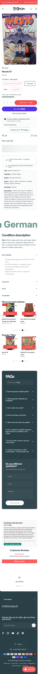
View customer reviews (12, 544)
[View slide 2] (19, 586)
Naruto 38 (5, 350)
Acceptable (16, 89)
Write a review (19, 561)
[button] (13, 328)
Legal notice (24, 665)
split (6, 135)
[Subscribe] (32, 625)
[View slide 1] (16, 586)
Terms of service (22, 663)
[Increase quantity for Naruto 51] (11, 102)
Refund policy (6, 663)
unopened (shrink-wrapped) (12, 83)
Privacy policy (14, 663)
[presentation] (4, 313)
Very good (30, 83)
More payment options (19, 113)
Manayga (5, 68)
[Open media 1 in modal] (34, 16)
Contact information (15, 665)
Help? (35, 135)
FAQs (18, 380)
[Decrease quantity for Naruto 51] (4, 102)
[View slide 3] (21, 586)
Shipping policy (31, 663)
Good (5, 89)
